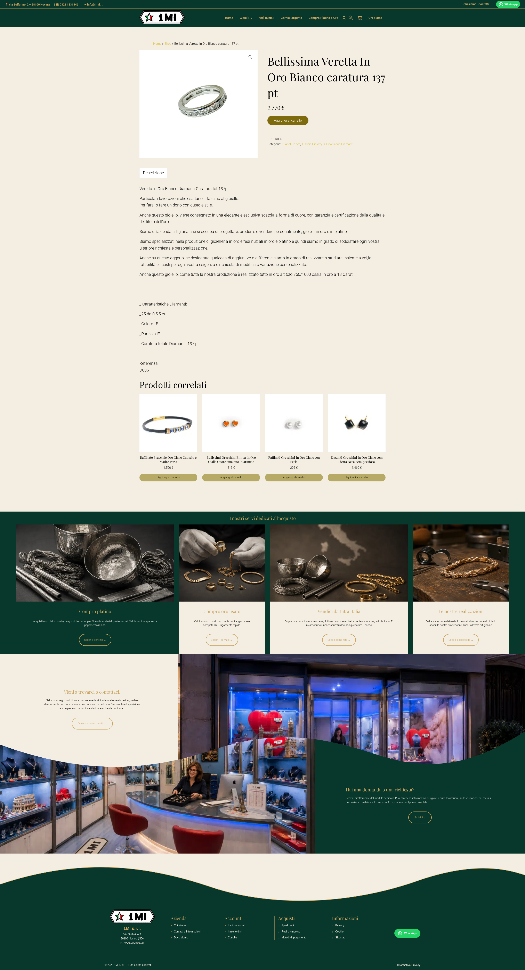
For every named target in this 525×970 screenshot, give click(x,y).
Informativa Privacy (408, 965)
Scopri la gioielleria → (461, 639)
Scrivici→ (420, 817)
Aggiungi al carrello (288, 120)
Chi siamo (469, 4)
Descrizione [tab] (153, 173)
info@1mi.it (95, 4)
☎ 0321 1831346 (67, 4)
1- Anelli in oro (291, 144)
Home (157, 44)
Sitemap (340, 937)
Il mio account (236, 925)
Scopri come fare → (339, 639)
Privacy (339, 925)
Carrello (232, 937)
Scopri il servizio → (95, 639)
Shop (167, 44)
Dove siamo (181, 937)
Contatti (483, 4)
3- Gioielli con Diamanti (338, 144)
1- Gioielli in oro (312, 144)
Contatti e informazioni (187, 931)
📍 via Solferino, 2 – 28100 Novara (27, 4)
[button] (250, 57)
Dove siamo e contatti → (92, 723)
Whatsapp (511, 4)
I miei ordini (235, 931)
